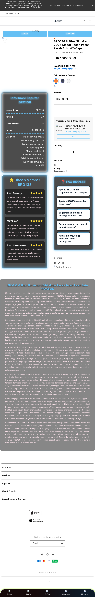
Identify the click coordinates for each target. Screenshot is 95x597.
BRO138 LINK (62, 99)
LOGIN (25, 34)
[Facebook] (55, 263)
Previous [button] (3, 5)
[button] (58, 258)
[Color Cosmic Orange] (56, 80)
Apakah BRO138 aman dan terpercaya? (72, 202)
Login (28, 594)
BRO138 (47, 573)
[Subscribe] (62, 543)
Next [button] (92, 5)
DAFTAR (70, 34)
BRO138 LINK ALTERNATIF (68, 107)
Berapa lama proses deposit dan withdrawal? (73, 226)
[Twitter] (59, 263)
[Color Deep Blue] (63, 81)
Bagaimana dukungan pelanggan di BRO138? (70, 214)
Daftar (47, 594)
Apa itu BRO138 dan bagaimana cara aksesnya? (73, 191)
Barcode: (72, 52)
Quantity (58, 146)
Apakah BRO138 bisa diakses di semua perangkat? (69, 238)
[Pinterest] (63, 263)
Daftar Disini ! (33, 8)
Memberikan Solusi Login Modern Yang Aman (67, 5)
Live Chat (85, 594)
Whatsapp (66, 594)
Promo (9, 594)
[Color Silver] (69, 81)
